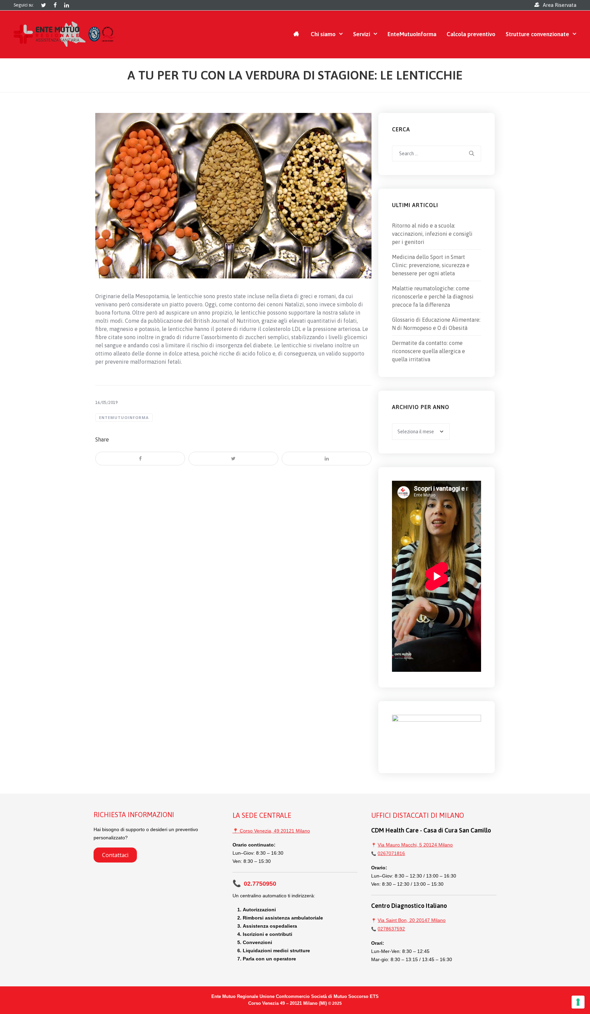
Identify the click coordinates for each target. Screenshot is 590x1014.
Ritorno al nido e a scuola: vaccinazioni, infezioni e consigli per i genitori (432, 233)
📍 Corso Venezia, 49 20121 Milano (271, 831)
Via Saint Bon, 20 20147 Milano (412, 920)
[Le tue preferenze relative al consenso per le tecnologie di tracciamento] (578, 1002)
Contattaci (115, 855)
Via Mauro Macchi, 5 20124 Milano (415, 845)
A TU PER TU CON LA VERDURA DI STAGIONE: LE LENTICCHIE (295, 75)
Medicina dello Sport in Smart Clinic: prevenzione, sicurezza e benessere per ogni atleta (430, 265)
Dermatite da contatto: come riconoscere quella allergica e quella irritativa (428, 351)
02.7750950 (254, 883)
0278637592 (391, 928)
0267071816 (391, 853)
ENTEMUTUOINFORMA (124, 417)
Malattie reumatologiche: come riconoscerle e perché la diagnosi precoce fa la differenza (433, 296)
